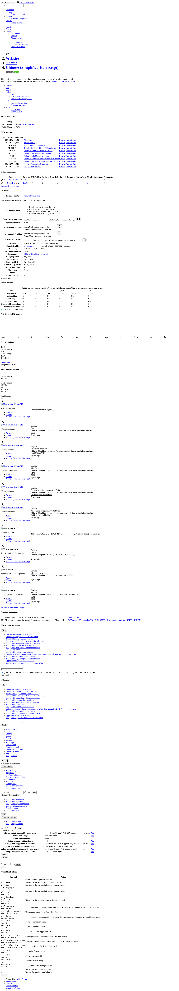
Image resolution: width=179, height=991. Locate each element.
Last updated (11, 745)
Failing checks (16, 112)
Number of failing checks (15, 751)
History (13, 94)
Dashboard (10, 10)
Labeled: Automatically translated (37, 164)
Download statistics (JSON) (21, 99)
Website (12, 58)
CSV (70, 620)
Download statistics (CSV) (21, 96)
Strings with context (13, 810)
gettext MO (76, 620)
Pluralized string (12, 808)
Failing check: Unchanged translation (38, 151)
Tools (8, 107)
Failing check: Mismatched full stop (37, 153)
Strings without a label (32, 167)
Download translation (19, 103)
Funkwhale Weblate (26, 3)
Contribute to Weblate (19, 44)
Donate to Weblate (18, 47)
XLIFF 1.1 (131, 620)
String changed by (13, 788)
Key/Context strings (13, 775)
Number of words (12, 747)
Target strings (11, 773)
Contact (14, 36)
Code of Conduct (11, 180)
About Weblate (16, 38)
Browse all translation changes (12, 607)
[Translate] (2, 180)
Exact (29, 792)
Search (8, 90)
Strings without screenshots (16, 806)
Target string (10, 740)
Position (9, 732)
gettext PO (86, 620)
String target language (14, 786)
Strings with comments (14, 801)
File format (5, 670)
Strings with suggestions (15, 799)
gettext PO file (73, 617)
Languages (10, 16)
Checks (9, 21)
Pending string (11, 784)
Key (7, 753)
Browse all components (10, 186)
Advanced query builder (10, 764)
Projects (9, 12)
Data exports (15, 110)
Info (7, 88)
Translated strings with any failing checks (40, 148)
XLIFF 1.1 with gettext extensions (113, 620)
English (34, 426)
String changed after (13, 821)
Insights (9, 92)
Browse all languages (19, 18)
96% (25, 180)
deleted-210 (18, 404)
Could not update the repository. (63, 81)
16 (43, 180)
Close (18, 864)
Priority (9, 734)
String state (10, 781)
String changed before (14, 824)
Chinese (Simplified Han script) (32, 67)
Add (34, 792)
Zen (74, 140)
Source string (11, 738)
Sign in (8, 29)
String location (11, 756)
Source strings (11, 770)
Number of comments (14, 749)
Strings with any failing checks (35, 145)
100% (25, 183)
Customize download (19, 105)
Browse (23, 124)
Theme (11, 63)
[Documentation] (2, 132)
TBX (92, 620)
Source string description (15, 777)
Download (28, 246)
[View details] (2, 402)
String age (10, 742)
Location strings (12, 779)
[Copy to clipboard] (78, 219)
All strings (28, 140)
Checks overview (17, 23)
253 (58, 180)
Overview (10, 85)
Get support (15, 33)
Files (7, 101)
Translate (30, 124)
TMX (97, 620)
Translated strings (30, 143)
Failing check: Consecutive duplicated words (41, 161)
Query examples (7, 830)
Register (9, 27)
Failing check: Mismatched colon (36, 156)
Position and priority (13, 729)
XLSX (138, 620)
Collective (11, 183)
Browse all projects (18, 14)
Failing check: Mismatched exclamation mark (41, 159)
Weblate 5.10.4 (21, 979)
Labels (8, 736)
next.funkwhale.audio (32, 196)
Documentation (17, 42)
